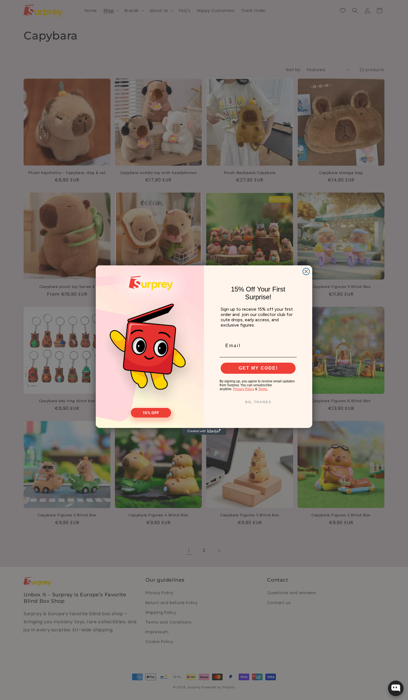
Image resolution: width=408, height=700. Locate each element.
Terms (262, 389)
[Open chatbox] (396, 688)
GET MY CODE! (258, 368)
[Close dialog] (306, 271)
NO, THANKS (258, 402)
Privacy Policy (243, 389)
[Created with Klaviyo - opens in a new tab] (204, 431)
